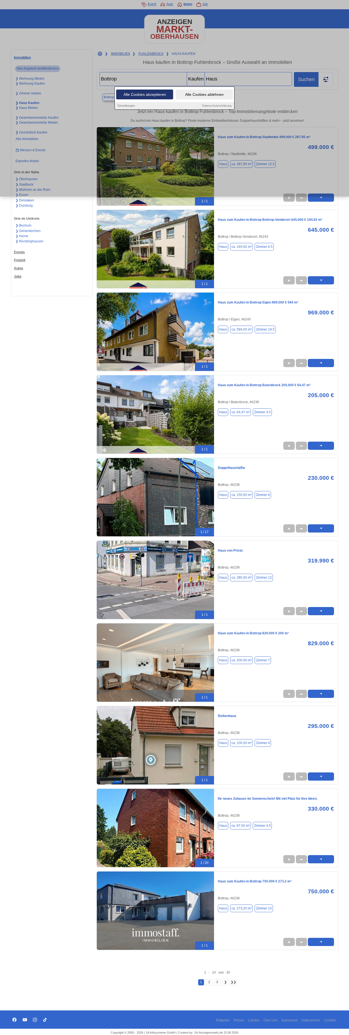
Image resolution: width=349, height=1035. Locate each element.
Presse (239, 1020)
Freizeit (19, 260)
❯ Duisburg (24, 205)
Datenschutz (311, 1020)
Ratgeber (223, 1020)
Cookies (330, 1020)
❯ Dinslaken (25, 200)
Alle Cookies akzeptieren (145, 94)
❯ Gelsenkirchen (28, 231)
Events (19, 252)
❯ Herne (22, 236)
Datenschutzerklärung (216, 105)
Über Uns (270, 1020)
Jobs (18, 276)
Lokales (254, 1020)
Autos (18, 268)
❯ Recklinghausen (29, 241)
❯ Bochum (23, 225)
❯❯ (233, 982)
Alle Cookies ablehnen (204, 94)
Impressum (289, 1020)
